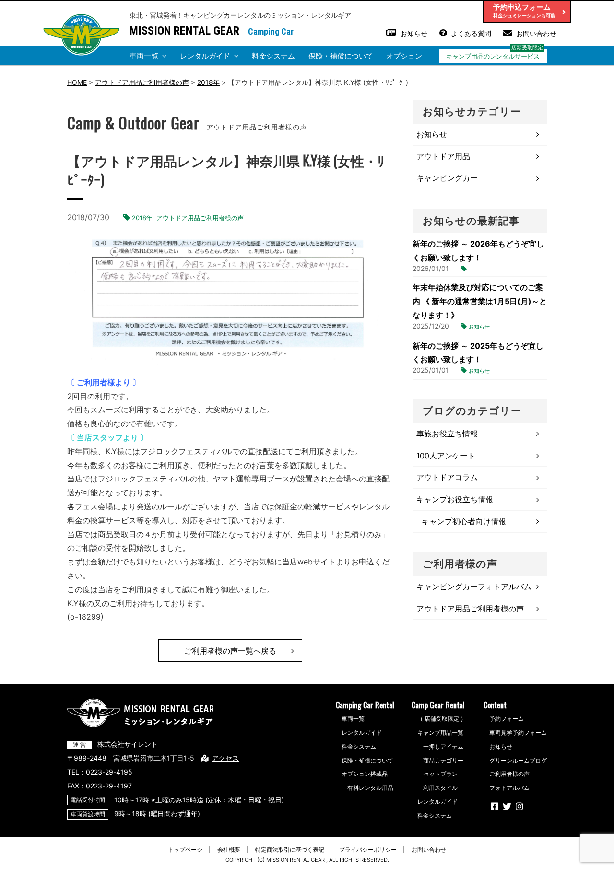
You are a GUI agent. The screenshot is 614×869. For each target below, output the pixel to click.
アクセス (225, 758)
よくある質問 (471, 33)
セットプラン (440, 773)
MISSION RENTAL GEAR (184, 30)
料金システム (273, 55)
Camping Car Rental (365, 705)
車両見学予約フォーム (518, 732)
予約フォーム (506, 718)
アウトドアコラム (447, 477)
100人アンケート (445, 455)
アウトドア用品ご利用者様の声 (200, 218)
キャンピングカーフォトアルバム (473, 586)
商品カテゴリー (443, 760)
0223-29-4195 (109, 772)
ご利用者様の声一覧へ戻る (230, 651)
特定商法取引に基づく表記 (289, 849)
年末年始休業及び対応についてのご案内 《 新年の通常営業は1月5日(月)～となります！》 (480, 301)
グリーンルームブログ (518, 760)
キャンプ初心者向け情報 (464, 521)
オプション (404, 55)
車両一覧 (144, 55)
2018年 (142, 218)
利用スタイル (440, 787)
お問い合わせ (536, 33)
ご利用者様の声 (509, 773)
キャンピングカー (447, 178)
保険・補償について (340, 55)
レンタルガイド (205, 55)
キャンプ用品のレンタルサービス (493, 56)
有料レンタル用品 (370, 787)
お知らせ (414, 33)
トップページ (185, 849)
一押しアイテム (443, 746)
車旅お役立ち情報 (447, 433)
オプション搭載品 (365, 773)
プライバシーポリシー (368, 849)
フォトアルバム (509, 787)
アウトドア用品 (443, 156)
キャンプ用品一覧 (440, 732)
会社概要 (228, 849)
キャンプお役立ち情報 (454, 499)
